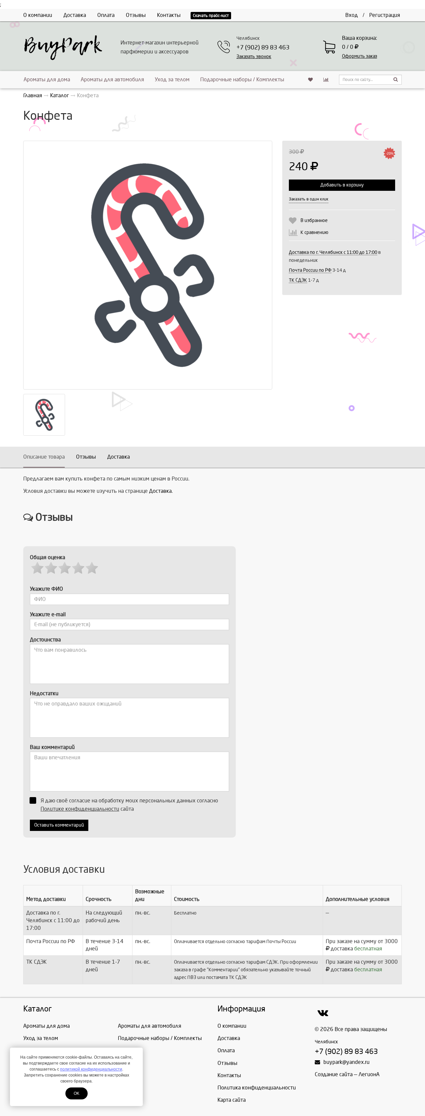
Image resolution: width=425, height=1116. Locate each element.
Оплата (106, 15)
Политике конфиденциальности (80, 809)
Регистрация (384, 15)
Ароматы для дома (47, 79)
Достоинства (45, 639)
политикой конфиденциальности (91, 1069)
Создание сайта (334, 1074)
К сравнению (314, 232)
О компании (37, 15)
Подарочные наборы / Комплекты (242, 79)
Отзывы (136, 15)
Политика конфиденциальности (256, 1087)
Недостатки (44, 693)
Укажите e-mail (48, 614)
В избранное (314, 220)
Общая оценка (47, 557)
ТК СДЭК (298, 280)
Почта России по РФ (310, 270)
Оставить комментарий (59, 825)
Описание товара (44, 457)
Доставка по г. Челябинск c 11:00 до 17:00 (333, 252)
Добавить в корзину (342, 185)
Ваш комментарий (52, 747)
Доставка (74, 15)
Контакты (169, 15)
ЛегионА (369, 1074)
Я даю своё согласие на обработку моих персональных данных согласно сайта (129, 805)
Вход (351, 15)
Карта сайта (231, 1100)
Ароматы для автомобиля (112, 79)
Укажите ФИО (46, 589)
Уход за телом (172, 79)
